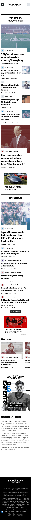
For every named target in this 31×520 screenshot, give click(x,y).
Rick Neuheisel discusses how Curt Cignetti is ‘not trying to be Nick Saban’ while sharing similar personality (15, 302)
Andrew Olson (5, 78)
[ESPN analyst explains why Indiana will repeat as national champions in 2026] (12, 350)
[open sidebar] (2, 4)
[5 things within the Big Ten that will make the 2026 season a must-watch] (26, 114)
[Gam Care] (14, 514)
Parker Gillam (4, 92)
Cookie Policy (15, 489)
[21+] (9, 514)
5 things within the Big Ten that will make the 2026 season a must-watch (10, 116)
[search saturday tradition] (28, 4)
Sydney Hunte (4, 293)
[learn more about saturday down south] (15, 390)
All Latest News (15, 311)
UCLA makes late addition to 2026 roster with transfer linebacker (10, 87)
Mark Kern (3, 244)
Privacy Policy (11, 488)
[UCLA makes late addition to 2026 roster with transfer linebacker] (26, 85)
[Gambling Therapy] (20, 515)
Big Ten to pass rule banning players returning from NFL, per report (11, 72)
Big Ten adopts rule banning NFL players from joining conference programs (15, 252)
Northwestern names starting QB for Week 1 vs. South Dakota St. (14, 264)
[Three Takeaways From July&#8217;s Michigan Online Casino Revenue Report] (26, 99)
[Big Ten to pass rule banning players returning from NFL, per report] (26, 70)
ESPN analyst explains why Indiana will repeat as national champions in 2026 (9, 363)
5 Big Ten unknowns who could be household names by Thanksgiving (12, 57)
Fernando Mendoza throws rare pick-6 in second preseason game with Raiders (13, 289)
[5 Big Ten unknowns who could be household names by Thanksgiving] (15, 38)
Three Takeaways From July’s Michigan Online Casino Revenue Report (10, 102)
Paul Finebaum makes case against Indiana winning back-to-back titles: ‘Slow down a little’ (13, 159)
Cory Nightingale (5, 63)
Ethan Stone (4, 167)
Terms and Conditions (20, 488)
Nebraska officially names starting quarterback (12, 276)
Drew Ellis (3, 107)
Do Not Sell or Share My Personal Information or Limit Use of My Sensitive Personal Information (15, 510)
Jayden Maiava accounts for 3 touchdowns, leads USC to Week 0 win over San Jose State (12, 237)
